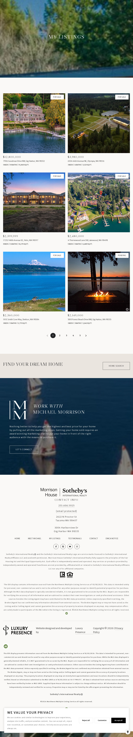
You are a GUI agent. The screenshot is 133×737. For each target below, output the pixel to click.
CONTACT (93, 538)
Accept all (118, 720)
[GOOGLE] (63, 546)
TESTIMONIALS (75, 538)
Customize (102, 720)
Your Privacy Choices (66, 734)
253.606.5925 (66, 505)
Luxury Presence (80, 630)
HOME (17, 538)
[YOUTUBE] (70, 546)
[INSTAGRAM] (77, 546)
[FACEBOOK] (56, 546)
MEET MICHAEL (34, 538)
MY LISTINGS (54, 538)
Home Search (116, 366)
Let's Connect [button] (24, 449)
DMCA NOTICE (112, 538)
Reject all (86, 720)
